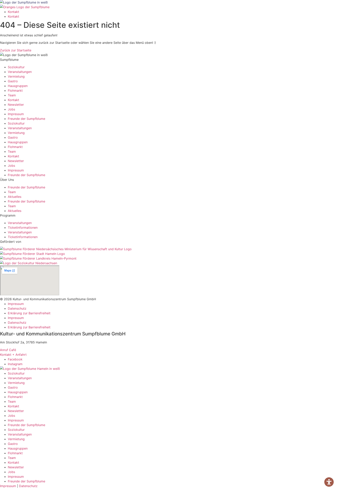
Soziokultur (16, 67)
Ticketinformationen (23, 227)
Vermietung (16, 76)
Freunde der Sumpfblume (26, 119)
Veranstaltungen (20, 72)
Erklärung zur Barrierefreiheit (29, 313)
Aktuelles (14, 197)
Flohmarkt (15, 90)
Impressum (16, 114)
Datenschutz (17, 308)
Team (12, 95)
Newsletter (16, 105)
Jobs (11, 109)
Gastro (13, 81)
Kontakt (13, 12)
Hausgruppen (18, 86)
